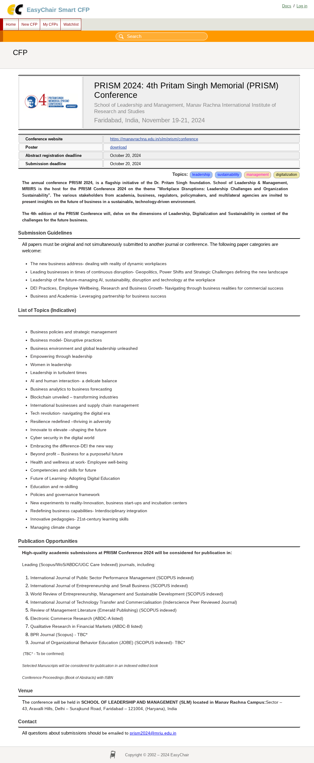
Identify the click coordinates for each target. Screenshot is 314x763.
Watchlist (70, 24)
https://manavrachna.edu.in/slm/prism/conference (154, 139)
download (118, 147)
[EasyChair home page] (15, 14)
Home (11, 24)
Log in (302, 6)
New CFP (29, 24)
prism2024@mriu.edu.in (153, 733)
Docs (286, 6)
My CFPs (50, 24)
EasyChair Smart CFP (58, 9)
